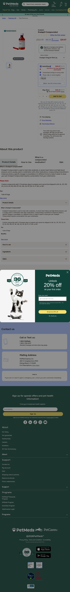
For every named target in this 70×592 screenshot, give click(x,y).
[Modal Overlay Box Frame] (35, 296)
